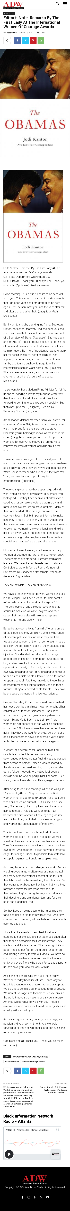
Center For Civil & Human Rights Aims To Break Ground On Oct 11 (53, 1090)
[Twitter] (25, 40)
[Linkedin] (35, 1197)
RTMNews (11, 32)
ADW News (9, 13)
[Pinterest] (33, 40)
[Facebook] (17, 40)
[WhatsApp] (41, 40)
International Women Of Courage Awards (30, 1056)
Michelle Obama (12, 1061)
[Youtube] (47, 1197)
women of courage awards (33, 1061)
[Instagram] (28, 1197)
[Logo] (35, 1179)
